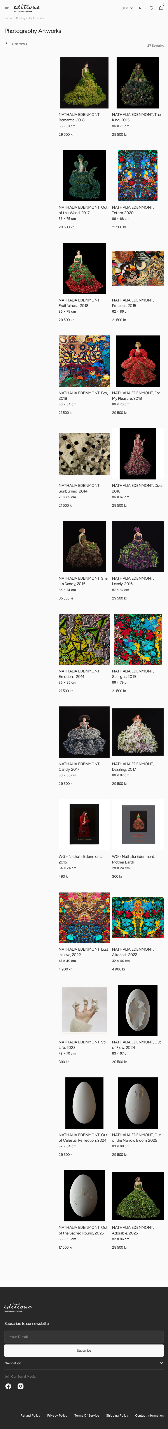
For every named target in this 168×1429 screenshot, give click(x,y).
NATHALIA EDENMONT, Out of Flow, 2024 (136, 1045)
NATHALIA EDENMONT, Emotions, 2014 (79, 674)
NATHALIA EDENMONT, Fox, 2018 (83, 396)
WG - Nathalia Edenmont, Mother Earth (133, 859)
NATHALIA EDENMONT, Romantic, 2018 (79, 117)
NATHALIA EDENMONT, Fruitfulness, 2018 (79, 303)
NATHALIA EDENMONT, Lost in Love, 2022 (83, 952)
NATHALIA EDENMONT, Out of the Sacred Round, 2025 (83, 1230)
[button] (6, 8)
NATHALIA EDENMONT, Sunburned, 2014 (79, 488)
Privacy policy (57, 1415)
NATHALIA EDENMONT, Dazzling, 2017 (133, 767)
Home (8, 18)
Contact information (149, 1415)
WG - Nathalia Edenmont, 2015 (80, 859)
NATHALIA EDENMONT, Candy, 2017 (79, 767)
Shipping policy (117, 1415)
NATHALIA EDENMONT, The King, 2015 (136, 117)
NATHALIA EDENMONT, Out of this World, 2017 (83, 210)
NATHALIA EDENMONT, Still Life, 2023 (83, 1045)
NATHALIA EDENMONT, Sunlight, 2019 (133, 674)
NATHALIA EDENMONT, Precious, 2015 (133, 303)
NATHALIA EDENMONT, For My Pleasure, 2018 (136, 396)
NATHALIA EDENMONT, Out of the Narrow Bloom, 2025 (136, 1138)
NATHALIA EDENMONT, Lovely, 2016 (133, 581)
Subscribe (84, 1350)
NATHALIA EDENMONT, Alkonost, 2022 (133, 952)
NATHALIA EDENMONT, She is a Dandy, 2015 (83, 581)
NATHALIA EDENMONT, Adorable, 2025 (133, 1230)
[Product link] (84, 101)
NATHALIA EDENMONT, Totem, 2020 (133, 210)
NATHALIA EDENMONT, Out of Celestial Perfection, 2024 (83, 1138)
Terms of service (86, 1415)
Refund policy (30, 1415)
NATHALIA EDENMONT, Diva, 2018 (137, 488)
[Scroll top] (162, 1423)
